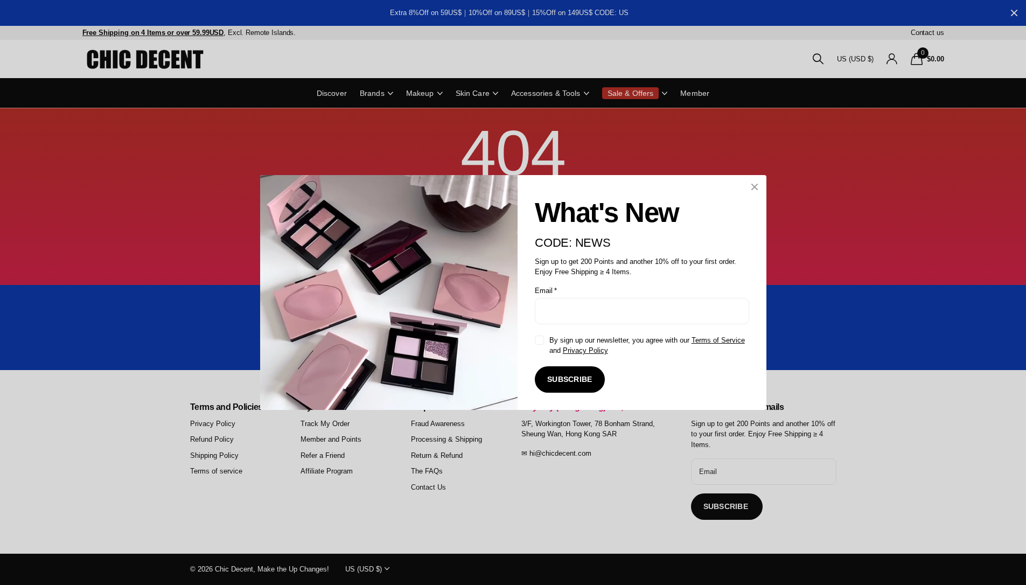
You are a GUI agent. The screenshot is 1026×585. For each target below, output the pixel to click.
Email (546, 291)
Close (754, 187)
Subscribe (569, 379)
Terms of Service (717, 340)
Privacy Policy (585, 350)
